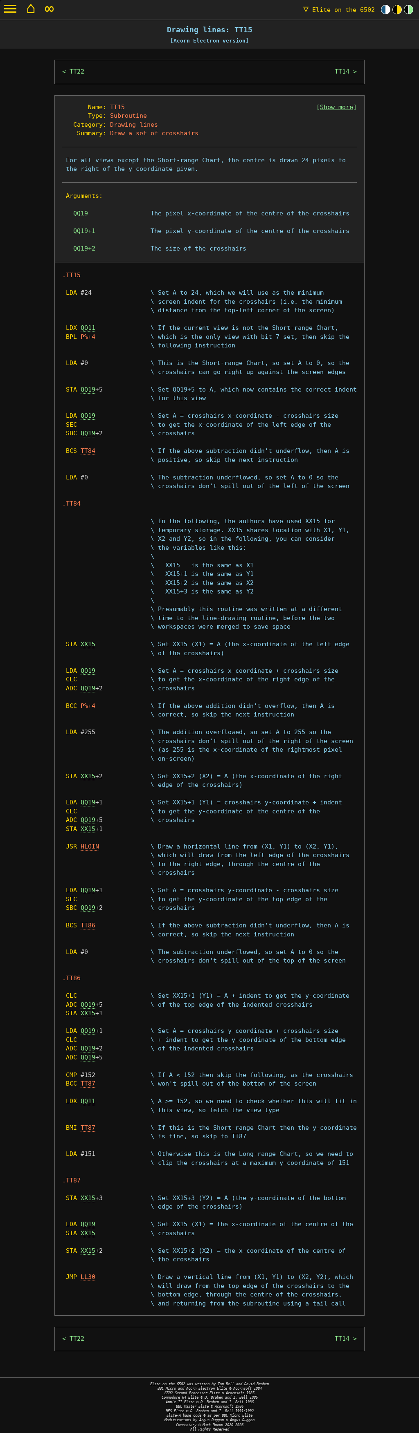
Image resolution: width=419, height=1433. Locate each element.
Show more (336, 107)
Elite (339, 9)
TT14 (342, 71)
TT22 (77, 71)
